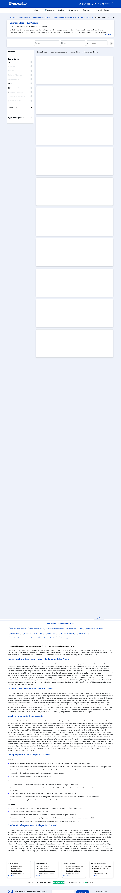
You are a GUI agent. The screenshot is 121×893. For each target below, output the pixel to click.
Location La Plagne (84, 17)
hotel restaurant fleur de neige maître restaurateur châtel (25, 638)
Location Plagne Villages (73, 871)
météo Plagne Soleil (15, 633)
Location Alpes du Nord (42, 17)
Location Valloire (43, 868)
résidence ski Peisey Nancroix (18, 628)
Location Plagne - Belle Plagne (74, 866)
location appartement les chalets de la (33, 633)
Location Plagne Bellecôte (73, 868)
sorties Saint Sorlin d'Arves (67, 633)
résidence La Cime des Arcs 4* (94, 628)
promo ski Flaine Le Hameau (75, 628)
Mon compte (108, 3)
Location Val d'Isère (16, 871)
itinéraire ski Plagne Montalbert (55, 628)
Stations (61, 10)
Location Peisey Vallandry (18, 873)
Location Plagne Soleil (72, 873)
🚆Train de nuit (50, 10)
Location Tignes (15, 868)
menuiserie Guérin (52, 633)
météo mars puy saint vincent (67, 638)
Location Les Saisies (16, 866)
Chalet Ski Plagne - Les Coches (102, 866)
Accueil (13, 17)
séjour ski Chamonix (83, 633)
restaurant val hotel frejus (49, 638)
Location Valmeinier (44, 866)
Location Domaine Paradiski (64, 17)
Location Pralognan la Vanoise (47, 871)
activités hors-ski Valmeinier (36, 628)
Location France (25, 17)
